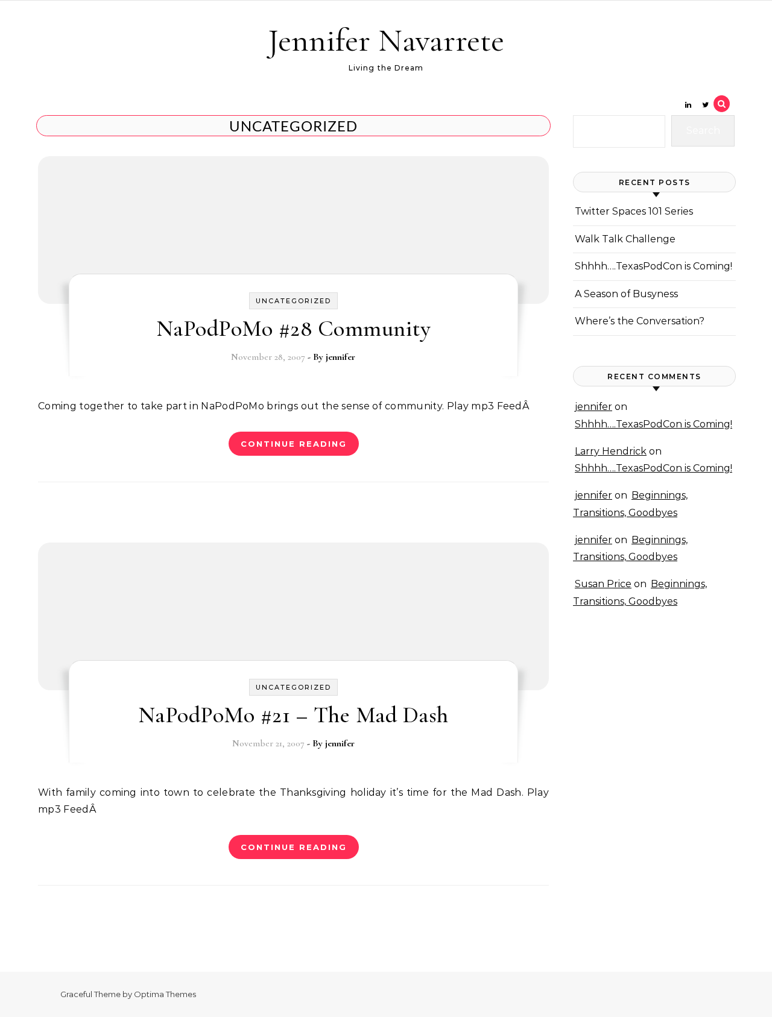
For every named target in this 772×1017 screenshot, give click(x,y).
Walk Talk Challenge (625, 239)
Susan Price (603, 584)
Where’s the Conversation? (639, 321)
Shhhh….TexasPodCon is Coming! (653, 266)
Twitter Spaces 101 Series (634, 211)
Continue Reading (294, 444)
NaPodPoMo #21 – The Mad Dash (293, 715)
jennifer (340, 357)
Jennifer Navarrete (386, 40)
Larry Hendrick (611, 451)
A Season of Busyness (626, 294)
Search (703, 130)
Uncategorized (293, 301)
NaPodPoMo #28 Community (293, 328)
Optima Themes (165, 994)
